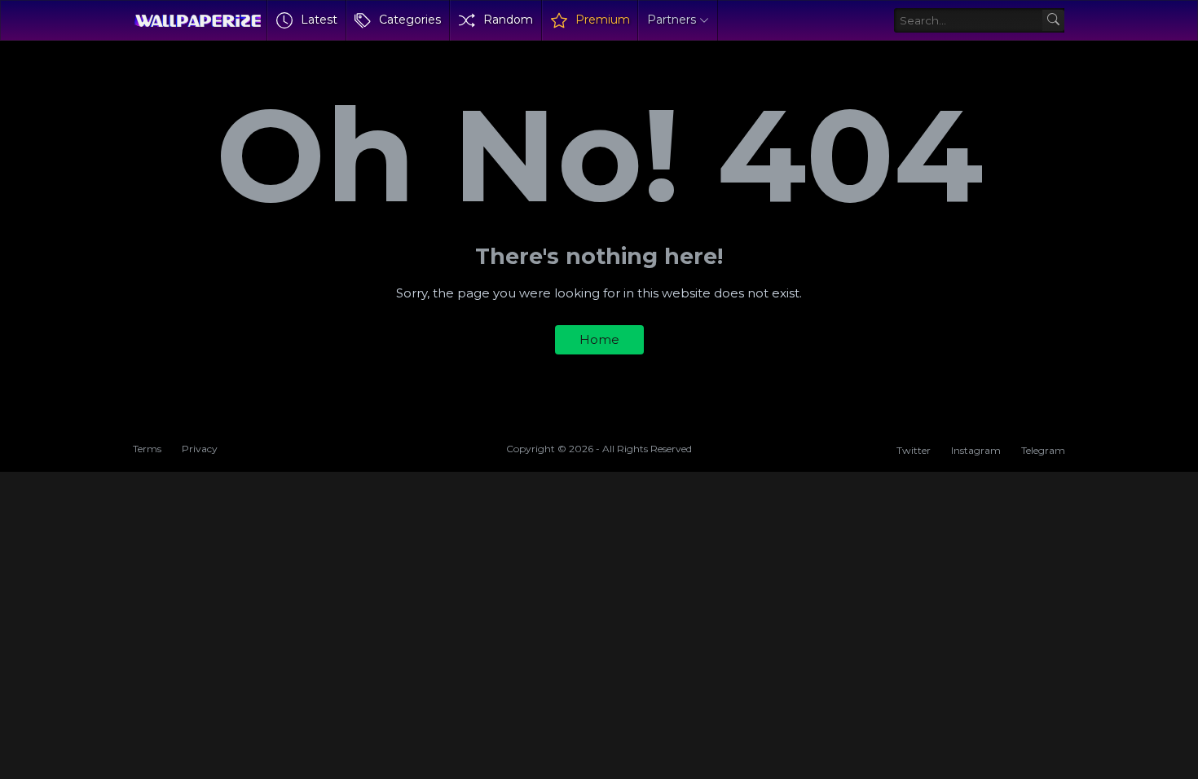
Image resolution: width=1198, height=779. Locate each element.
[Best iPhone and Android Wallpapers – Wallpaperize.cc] (197, 20)
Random (508, 19)
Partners (671, 19)
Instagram (976, 450)
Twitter (913, 450)
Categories (410, 19)
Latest (319, 19)
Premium (602, 19)
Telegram (1043, 450)
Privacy (200, 448)
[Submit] (1053, 21)
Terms (147, 448)
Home (599, 339)
